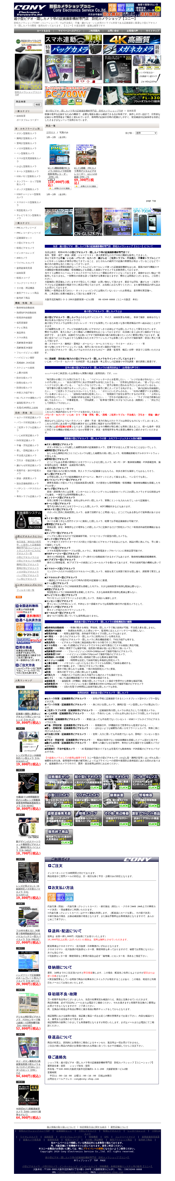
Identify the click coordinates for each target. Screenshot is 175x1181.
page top (151, 201)
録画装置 (21, 116)
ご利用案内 (94, 30)
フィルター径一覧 (25, 590)
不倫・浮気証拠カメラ (28, 445)
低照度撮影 (22, 322)
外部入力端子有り (25, 392)
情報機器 (93, 1136)
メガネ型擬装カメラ (27, 148)
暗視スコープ (23, 278)
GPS (106, 1136)
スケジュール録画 (25, 367)
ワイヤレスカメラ (25, 263)
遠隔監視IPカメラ (26, 402)
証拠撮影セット (24, 238)
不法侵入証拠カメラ (27, 455)
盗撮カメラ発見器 (32, 1139)
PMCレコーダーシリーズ (29, 233)
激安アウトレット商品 (28, 293)
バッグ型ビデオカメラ (28, 575)
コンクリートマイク (27, 283)
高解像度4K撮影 (25, 342)
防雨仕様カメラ (24, 382)
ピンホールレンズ (25, 253)
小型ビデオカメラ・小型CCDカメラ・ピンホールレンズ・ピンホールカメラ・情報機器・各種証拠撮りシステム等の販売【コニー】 (87, 1166)
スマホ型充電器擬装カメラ (29, 160)
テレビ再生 (22, 327)
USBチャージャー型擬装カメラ (29, 195)
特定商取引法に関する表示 (93, 1127)
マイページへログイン (69, 30)
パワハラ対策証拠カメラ (29, 422)
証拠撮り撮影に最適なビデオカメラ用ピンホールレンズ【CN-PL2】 (28, 716)
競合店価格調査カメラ (28, 483)
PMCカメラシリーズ (26, 227)
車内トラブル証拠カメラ (29, 496)
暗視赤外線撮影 (24, 317)
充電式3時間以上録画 (27, 407)
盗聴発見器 (53, 1139)
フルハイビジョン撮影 (28, 352)
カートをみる (43, 30)
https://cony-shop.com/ (73, 1172)
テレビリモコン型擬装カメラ (29, 216)
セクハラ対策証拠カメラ (29, 417)
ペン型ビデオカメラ (27, 579)
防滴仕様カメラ (24, 387)
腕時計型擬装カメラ (27, 138)
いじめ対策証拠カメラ (28, 435)
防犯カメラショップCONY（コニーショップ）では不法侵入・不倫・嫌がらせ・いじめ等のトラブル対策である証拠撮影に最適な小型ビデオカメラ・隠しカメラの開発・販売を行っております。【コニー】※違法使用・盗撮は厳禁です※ (85, 24)
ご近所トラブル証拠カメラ (29, 429)
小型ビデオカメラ (25, 243)
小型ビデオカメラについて (28, 537)
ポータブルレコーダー (28, 120)
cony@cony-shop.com (110, 1172)
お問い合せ (113, 30)
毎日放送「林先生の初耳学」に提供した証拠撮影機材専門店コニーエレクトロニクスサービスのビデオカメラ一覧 (29, 547)
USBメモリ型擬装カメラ (29, 176)
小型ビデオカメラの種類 (29, 561)
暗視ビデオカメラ (25, 248)
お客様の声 (132, 30)
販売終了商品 (23, 298)
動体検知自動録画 (25, 307)
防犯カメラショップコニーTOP (34, 1131)
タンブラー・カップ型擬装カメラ (29, 183)
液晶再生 (21, 332)
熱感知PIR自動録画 (26, 312)
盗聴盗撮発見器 (24, 268)
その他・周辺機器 (25, 288)
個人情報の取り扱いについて (61, 1127)
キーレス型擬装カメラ (28, 171)
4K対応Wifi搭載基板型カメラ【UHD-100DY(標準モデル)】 (28, 1111)
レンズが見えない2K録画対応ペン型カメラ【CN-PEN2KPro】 (28, 758)
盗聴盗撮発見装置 (151, 1136)
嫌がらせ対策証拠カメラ (29, 465)
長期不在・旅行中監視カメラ (29, 472)
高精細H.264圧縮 (26, 362)
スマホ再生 (22, 337)
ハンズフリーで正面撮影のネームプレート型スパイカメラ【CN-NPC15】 (28, 978)
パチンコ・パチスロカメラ (29, 490)
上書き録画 (22, 372)
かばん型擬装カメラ (27, 166)
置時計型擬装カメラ (27, 143)
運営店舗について (119, 1127)
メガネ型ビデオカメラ (28, 571)
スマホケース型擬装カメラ (29, 203)
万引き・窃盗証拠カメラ (29, 460)
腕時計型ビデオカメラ (28, 564)
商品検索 (21, 101)
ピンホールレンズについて (28, 585)
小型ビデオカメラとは (28, 557)
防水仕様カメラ (24, 378)
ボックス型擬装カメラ (28, 189)
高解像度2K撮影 (25, 347)
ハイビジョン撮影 (25, 357)
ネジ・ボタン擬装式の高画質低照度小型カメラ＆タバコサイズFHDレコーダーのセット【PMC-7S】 (28, 1067)
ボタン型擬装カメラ (27, 133)
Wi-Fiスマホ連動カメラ (29, 398)
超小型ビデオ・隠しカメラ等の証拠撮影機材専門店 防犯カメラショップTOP (84, 110)
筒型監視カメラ (24, 210)
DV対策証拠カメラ (26, 440)
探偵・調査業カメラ (27, 478)
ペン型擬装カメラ (25, 153)
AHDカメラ (22, 258)
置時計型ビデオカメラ (28, 568)
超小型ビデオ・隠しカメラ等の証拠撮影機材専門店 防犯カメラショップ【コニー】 (75, 19)
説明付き (50, 132)
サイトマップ (152, 30)
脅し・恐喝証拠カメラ (28, 450)
